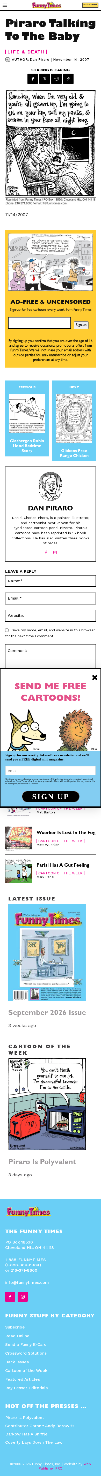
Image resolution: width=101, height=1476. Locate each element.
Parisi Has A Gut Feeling (63, 866)
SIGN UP (50, 796)
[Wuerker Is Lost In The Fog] (18, 838)
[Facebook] (32, 79)
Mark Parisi (45, 877)
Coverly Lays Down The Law (34, 1442)
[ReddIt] (56, 79)
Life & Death (26, 52)
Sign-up (81, 325)
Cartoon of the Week (60, 808)
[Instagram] (55, 551)
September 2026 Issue (47, 1013)
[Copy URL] (68, 79)
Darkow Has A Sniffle (26, 1434)
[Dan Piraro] (8, 59)
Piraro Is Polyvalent (42, 1163)
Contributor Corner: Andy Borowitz (40, 1425)
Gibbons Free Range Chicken (74, 453)
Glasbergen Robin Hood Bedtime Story (27, 446)
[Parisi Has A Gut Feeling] (18, 871)
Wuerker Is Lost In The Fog (66, 833)
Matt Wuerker (48, 845)
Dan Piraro (39, 59)
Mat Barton (46, 812)
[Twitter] (44, 79)
